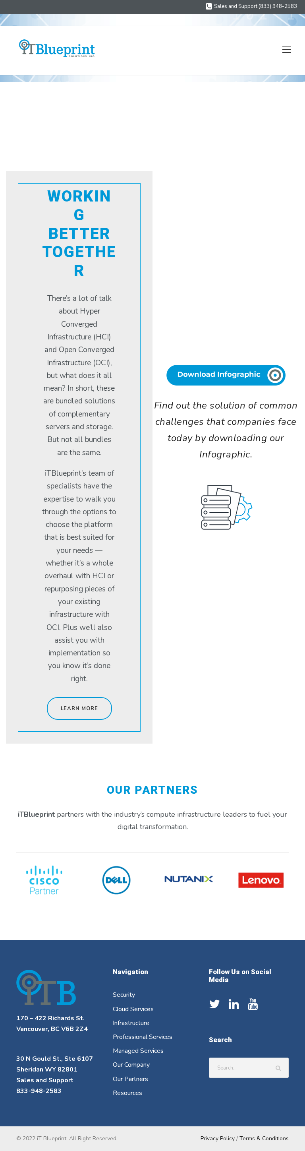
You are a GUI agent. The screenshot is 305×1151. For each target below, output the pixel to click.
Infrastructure (131, 1023)
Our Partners (130, 1079)
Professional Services (142, 1037)
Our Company (131, 1064)
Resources (127, 1093)
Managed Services (138, 1050)
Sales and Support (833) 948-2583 (255, 6)
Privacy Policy (218, 1138)
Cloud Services (133, 1009)
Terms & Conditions (264, 1138)
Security (124, 994)
